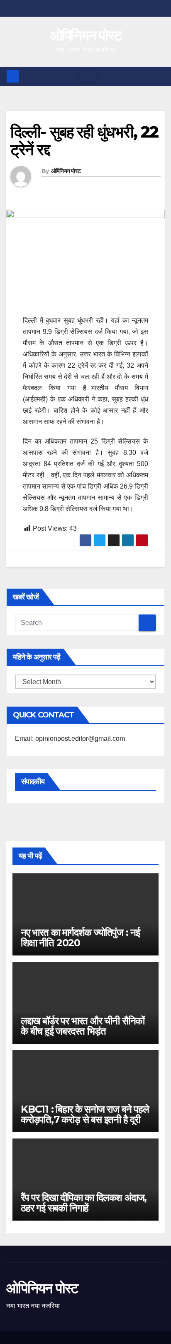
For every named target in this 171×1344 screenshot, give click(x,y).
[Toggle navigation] (88, 76)
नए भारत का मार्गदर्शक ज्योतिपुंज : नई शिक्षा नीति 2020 (80, 937)
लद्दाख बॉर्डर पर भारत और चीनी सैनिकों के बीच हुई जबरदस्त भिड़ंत (82, 1026)
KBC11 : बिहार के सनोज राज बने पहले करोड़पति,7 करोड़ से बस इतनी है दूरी (85, 1114)
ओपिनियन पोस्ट (86, 35)
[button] (158, 76)
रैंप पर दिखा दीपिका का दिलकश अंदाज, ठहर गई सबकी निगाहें (84, 1202)
